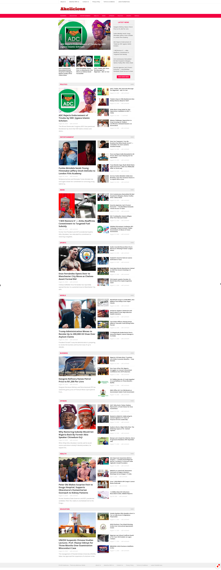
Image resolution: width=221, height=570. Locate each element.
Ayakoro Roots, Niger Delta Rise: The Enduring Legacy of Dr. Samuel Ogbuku (122, 428)
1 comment (124, 115)
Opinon (63, 401)
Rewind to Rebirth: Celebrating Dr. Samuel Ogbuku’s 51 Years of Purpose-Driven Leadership (121, 417)
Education (73, 16)
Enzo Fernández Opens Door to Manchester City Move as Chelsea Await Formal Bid (84, 70)
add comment (74, 123)
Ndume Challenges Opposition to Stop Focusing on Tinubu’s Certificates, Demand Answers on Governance (121, 122)
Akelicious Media (80, 565)
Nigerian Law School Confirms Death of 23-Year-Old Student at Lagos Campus (122, 536)
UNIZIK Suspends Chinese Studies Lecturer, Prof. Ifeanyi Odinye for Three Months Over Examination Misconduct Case (76, 544)
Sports (128, 16)
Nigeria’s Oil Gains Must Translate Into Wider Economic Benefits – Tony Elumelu (122, 359)
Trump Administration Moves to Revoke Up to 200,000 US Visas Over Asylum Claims (77, 334)
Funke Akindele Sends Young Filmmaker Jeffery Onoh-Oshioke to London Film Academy (123, 35)
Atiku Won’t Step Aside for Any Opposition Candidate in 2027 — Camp (120, 111)
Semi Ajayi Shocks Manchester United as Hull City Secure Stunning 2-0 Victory (122, 269)
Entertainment (85, 16)
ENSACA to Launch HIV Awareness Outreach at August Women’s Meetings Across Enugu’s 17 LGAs (121, 472)
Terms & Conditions (109, 2)
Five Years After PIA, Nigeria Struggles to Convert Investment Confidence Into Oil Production (121, 370)
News (103, 16)
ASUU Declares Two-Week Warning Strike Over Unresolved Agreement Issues (121, 526)
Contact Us (86, 2)
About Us (63, 2)
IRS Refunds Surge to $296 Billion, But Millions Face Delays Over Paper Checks (122, 301)
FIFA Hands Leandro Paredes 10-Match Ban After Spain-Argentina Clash (121, 280)
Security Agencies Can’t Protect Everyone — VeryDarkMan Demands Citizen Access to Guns (123, 69)
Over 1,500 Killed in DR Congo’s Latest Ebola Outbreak (122, 482)
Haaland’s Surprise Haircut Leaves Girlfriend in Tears (121, 258)
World (137, 16)
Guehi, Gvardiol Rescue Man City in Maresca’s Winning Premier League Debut (121, 248)
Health (96, 16)
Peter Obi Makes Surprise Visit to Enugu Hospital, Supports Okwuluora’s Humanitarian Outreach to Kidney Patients (76, 488)
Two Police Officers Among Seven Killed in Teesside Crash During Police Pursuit (122, 323)
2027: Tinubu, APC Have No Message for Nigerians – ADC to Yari (101, 70)
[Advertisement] (130, 9)
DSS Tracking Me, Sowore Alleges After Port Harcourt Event (121, 217)
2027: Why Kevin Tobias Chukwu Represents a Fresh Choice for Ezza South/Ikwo (121, 406)
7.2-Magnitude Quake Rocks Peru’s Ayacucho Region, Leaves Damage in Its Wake (121, 334)
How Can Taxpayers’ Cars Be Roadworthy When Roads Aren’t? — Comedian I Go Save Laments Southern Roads (121, 143)
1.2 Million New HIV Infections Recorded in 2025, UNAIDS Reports (121, 492)
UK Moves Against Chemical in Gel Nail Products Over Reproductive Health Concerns (121, 312)
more (132, 84)
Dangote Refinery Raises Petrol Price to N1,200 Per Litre (75, 380)
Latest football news (124, 2)
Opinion (111, 16)
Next (108, 37)
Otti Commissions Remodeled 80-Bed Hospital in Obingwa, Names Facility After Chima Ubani (65, 71)
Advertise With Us (74, 2)
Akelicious (66, 565)
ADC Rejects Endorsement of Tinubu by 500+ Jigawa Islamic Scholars (122, 44)
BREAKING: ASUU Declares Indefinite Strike (121, 547)
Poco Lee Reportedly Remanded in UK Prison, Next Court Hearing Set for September (122, 155)
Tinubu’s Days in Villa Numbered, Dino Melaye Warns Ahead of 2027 (122, 100)
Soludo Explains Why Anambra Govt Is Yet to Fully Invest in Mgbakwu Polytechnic (122, 515)
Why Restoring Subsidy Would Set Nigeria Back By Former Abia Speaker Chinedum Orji (76, 434)
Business (63, 16)
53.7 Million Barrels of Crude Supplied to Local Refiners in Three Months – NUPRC (122, 381)
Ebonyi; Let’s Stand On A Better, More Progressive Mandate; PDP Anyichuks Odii (122, 439)
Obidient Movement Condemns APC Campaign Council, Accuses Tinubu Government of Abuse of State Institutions (121, 229)
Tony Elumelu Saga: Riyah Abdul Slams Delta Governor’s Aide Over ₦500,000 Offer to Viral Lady (122, 166)
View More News (123, 77)
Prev (60, 37)
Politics (120, 16)
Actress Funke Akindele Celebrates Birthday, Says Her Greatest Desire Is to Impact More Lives (122, 177)
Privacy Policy (96, 2)
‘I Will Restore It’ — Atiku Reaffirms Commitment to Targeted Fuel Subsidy (80, 45)
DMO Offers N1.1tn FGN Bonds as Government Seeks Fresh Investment (122, 391)
